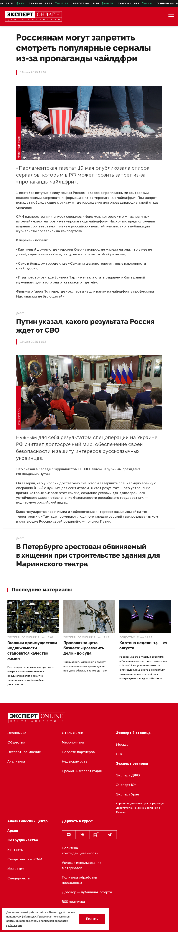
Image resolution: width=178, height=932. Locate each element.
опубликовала (113, 168)
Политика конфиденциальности (80, 850)
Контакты (15, 850)
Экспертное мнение (21, 637)
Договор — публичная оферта (87, 892)
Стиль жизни (72, 733)
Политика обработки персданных (79, 880)
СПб (119, 754)
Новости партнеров (78, 752)
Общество (127, 637)
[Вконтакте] (82, 834)
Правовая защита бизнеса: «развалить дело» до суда (83, 648)
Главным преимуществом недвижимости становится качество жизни (32, 651)
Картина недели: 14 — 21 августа (143, 645)
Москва (122, 744)
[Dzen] (69, 834)
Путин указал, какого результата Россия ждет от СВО (85, 325)
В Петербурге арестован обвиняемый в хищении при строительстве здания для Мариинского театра (88, 555)
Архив (12, 831)
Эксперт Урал (127, 794)
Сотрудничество (22, 840)
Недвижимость (74, 761)
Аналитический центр (27, 821)
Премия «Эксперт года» (82, 771)
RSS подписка (73, 902)
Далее (20, 313)
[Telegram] (110, 834)
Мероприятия (73, 742)
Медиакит (15, 869)
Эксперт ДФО (128, 775)
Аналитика (16, 761)
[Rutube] (96, 834)
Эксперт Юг (126, 785)
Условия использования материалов (81, 865)
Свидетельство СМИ (24, 859)
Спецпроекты (18, 878)
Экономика (16, 733)
